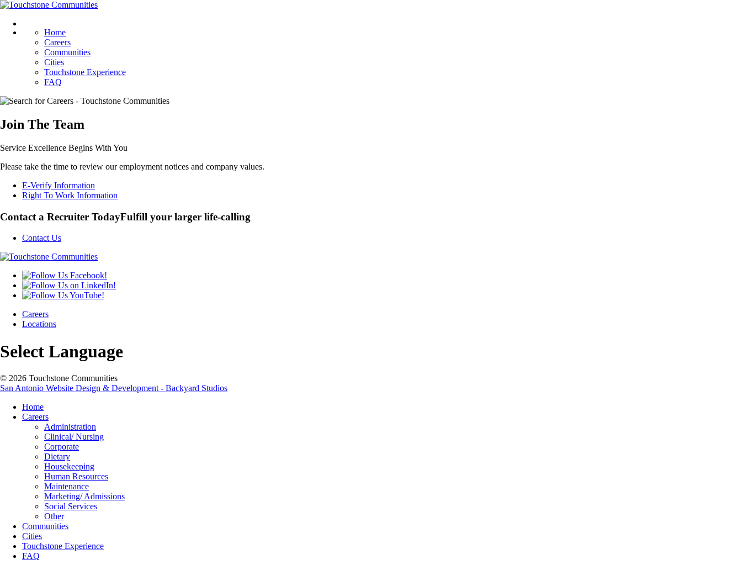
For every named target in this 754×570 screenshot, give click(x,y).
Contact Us (41, 237)
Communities (67, 52)
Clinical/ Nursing (74, 436)
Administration (70, 426)
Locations (39, 324)
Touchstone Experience (85, 72)
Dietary (57, 456)
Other (54, 516)
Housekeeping (69, 466)
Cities (54, 62)
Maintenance (66, 486)
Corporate (61, 446)
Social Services (70, 506)
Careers (57, 42)
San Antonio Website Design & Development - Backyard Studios (113, 388)
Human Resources (76, 476)
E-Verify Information (58, 185)
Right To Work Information (70, 195)
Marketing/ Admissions (84, 496)
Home (55, 32)
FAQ (53, 82)
